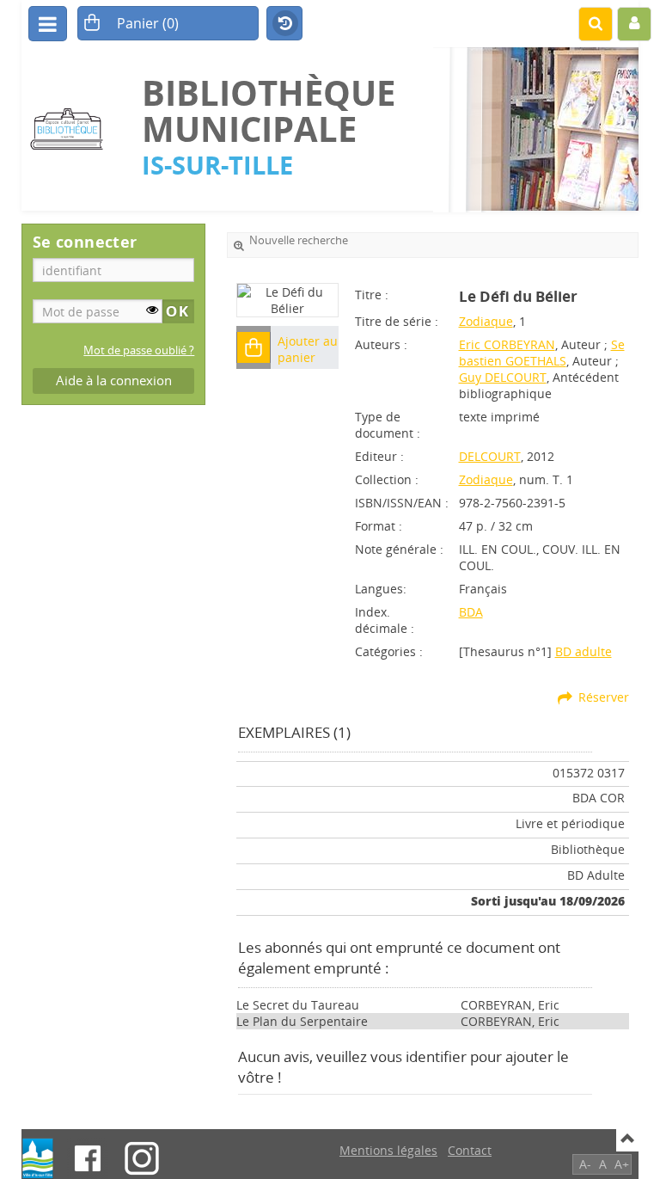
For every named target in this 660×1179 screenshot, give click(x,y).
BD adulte (583, 651)
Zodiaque (486, 321)
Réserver (603, 697)
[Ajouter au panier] (253, 347)
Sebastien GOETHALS (542, 352)
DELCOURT (490, 456)
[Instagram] (141, 1158)
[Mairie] (37, 1158)
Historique (284, 24)
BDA (471, 612)
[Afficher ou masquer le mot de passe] (152, 310)
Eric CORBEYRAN (507, 344)
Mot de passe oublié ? (138, 350)
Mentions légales (388, 1150)
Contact (470, 1150)
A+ (621, 1164)
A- (585, 1164)
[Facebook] (87, 1158)
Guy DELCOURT (503, 377)
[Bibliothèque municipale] (73, 129)
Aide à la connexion (114, 381)
